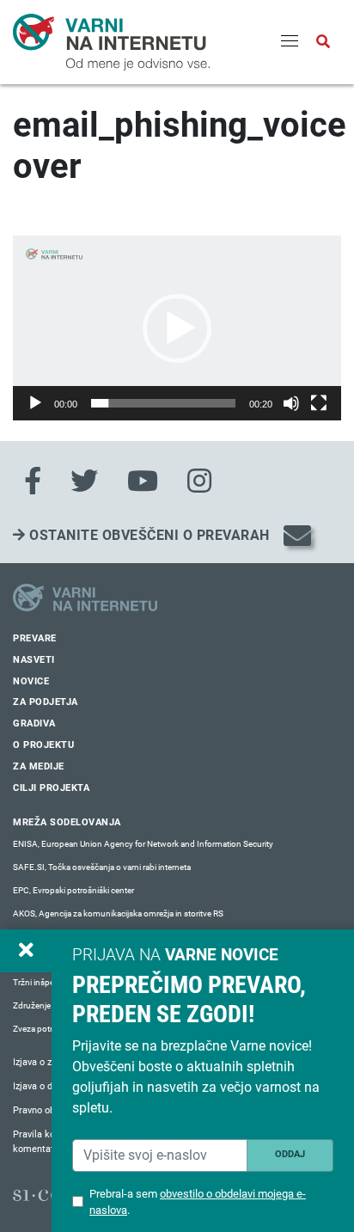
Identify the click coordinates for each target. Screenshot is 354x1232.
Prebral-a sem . (197, 1202)
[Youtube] (142, 481)
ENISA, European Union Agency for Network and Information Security (143, 843)
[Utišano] (291, 403)
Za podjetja (45, 702)
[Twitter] (84, 481)
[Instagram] (199, 481)
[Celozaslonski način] (318, 403)
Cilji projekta (51, 788)
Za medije (38, 766)
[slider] (163, 403)
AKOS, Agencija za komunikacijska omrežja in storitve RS (118, 913)
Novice (31, 681)
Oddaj (290, 1154)
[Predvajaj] (35, 403)
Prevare (35, 638)
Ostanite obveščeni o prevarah (148, 535)
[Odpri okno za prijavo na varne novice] (26, 950)
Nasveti (34, 659)
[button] (177, 328)
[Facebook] (32, 481)
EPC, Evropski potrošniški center (73, 890)
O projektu (43, 745)
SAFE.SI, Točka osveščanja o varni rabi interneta (102, 867)
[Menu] (289, 42)
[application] (177, 328)
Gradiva (34, 723)
